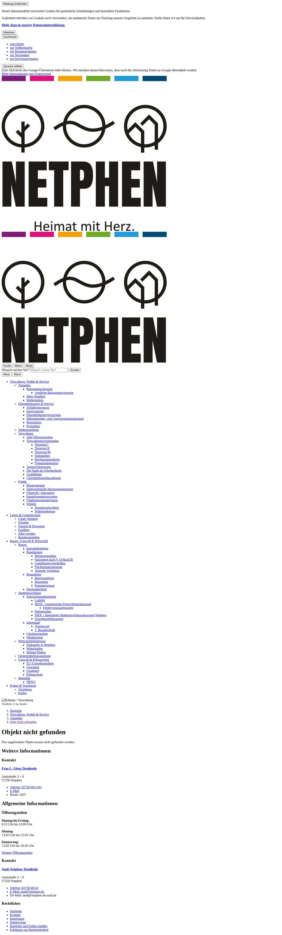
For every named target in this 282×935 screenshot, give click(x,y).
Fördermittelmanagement (34, 656)
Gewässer (32, 667)
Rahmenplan (43, 611)
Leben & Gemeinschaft (25, 515)
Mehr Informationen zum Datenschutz (26, 74)
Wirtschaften (34, 648)
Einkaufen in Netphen (40, 645)
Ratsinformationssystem (41, 496)
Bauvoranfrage (44, 578)
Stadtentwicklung (29, 593)
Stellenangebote (28, 430)
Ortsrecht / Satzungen (40, 493)
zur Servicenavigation (24, 59)
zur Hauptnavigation (23, 51)
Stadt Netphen (20, 869)
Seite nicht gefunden (23, 722)
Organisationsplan (46, 463)
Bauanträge (33, 574)
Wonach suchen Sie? (15, 370)
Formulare (33, 426)
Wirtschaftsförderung (31, 641)
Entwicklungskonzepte (41, 596)
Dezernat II (42, 448)
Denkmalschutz (36, 589)
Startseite (16, 711)
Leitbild (40, 600)
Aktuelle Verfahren (47, 570)
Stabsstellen (42, 456)
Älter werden (26, 533)
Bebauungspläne (45, 556)
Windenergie (34, 637)
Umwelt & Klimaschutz (33, 659)
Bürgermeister (35, 485)
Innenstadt (33, 622)
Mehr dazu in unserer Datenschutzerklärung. (33, 25)
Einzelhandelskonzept (49, 619)
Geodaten (32, 671)
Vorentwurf (42, 626)
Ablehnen (8, 32)
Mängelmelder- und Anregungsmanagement (55, 418)
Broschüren (33, 422)
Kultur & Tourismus (23, 685)
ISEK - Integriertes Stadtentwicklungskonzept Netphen (70, 615)
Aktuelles (24, 385)
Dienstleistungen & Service (36, 404)
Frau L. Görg (19, 768)
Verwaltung (25, 433)
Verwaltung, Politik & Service (29, 381)
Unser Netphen (28, 519)
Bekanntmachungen (39, 389)
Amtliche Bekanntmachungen (54, 392)
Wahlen (31, 504)
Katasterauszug (45, 585)
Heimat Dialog (36, 652)
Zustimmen (10, 36)
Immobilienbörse (37, 548)
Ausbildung (34, 474)
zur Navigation (19, 55)
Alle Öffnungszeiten (39, 437)
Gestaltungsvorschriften (50, 563)
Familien (24, 530)
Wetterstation (34, 400)
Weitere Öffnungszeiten (17, 852)
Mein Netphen (35, 396)
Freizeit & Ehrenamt (31, 526)
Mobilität (24, 678)
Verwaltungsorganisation (42, 441)
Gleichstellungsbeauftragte (43, 478)
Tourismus (25, 689)
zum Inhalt (17, 44)
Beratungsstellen (29, 537)
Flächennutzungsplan (48, 567)
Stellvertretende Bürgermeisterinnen (49, 489)
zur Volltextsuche (21, 47)
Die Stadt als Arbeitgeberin (44, 470)
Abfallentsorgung (37, 407)
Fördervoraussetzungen (58, 608)
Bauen (22, 544)
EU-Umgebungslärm (40, 663)
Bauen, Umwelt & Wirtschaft (29, 541)
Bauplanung (34, 552)
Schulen (23, 522)
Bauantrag (41, 582)
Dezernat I (41, 444)
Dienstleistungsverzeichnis (43, 415)
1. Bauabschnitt (45, 630)
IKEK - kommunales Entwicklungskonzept (63, 604)
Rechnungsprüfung (47, 459)
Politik (22, 481)
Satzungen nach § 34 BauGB (54, 559)
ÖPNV (31, 682)
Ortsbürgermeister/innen (42, 500)
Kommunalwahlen (47, 507)
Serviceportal (35, 411)
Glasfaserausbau (37, 633)
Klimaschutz (34, 674)
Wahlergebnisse (45, 511)
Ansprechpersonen (38, 467)
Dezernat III (42, 452)
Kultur (22, 693)
